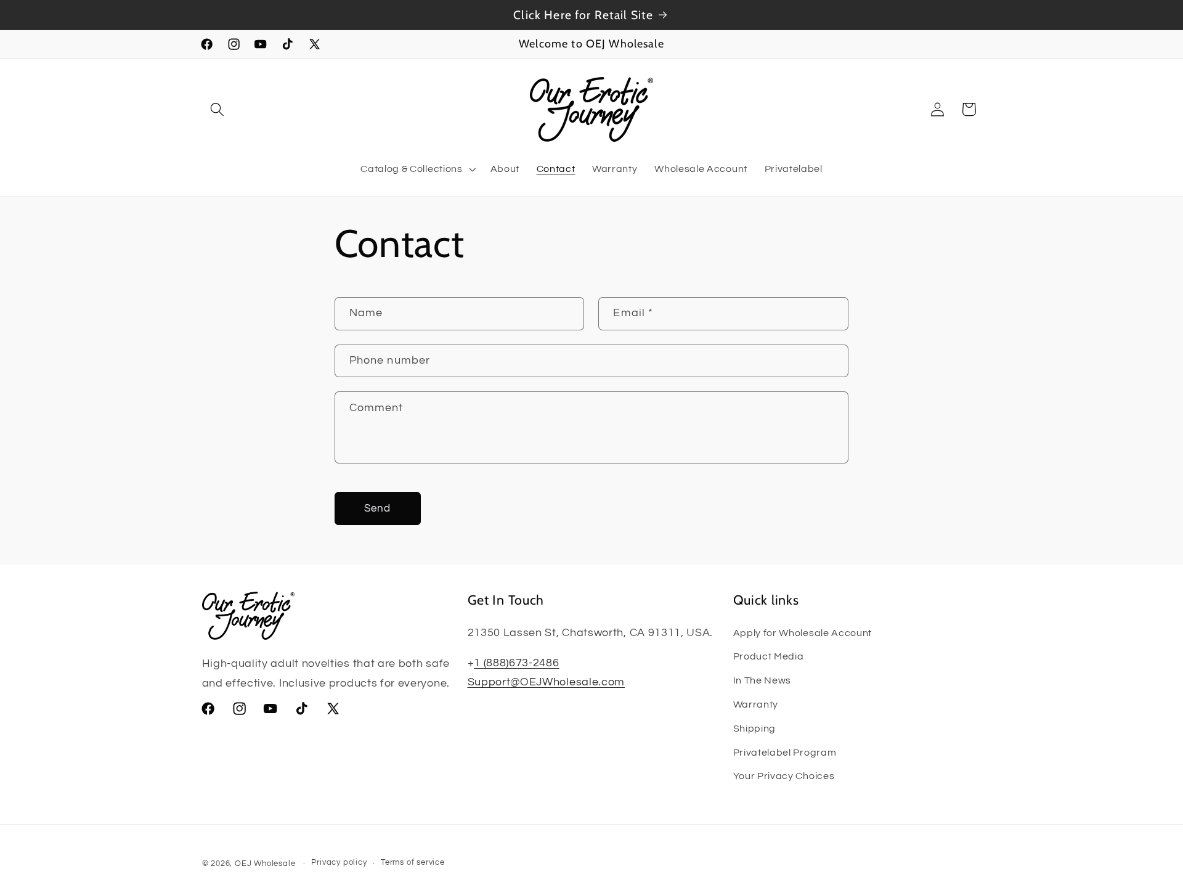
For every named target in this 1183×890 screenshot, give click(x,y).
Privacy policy (339, 863)
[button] (218, 109)
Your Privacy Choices (784, 776)
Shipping (754, 728)
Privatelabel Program (785, 752)
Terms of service (413, 863)
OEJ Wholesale (265, 864)
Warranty (756, 704)
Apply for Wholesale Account (802, 633)
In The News (762, 680)
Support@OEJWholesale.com (546, 682)
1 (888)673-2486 (516, 663)
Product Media (768, 656)
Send (377, 508)
